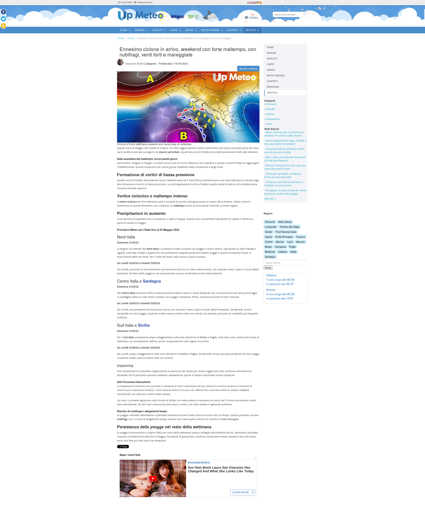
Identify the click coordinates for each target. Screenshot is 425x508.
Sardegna (270, 256)
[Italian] (248, 2)
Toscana (300, 236)
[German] (257, 2)
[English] (251, 2)
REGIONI (140, 30)
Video (269, 124)
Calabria (282, 251)
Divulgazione (273, 119)
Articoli (131, 38)
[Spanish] (260, 2)
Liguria (268, 236)
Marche (280, 241)
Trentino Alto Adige (289, 226)
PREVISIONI (273, 86)
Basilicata (270, 251)
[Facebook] (3, 11)
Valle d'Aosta (285, 221)
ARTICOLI (251, 30)
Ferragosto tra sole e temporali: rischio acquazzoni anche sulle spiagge (285, 192)
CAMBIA (253, 17)
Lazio (290, 241)
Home (121, 38)
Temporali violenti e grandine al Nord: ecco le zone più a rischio (284, 150)
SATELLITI (157, 30)
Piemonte (270, 221)
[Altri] (3, 25)
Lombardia (270, 226)
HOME (124, 30)
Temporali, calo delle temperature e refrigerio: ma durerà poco (283, 183)
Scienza (270, 114)
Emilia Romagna (284, 236)
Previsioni (271, 104)
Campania (280, 246)
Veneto (268, 231)
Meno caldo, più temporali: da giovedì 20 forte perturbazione (284, 158)
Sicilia (293, 251)
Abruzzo (300, 241)
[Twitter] (3, 18)
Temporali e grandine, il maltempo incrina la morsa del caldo (282, 175)
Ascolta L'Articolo (248, 68)
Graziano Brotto (134, 63)
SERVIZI (189, 30)
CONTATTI (233, 30)
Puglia (292, 246)
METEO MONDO (210, 30)
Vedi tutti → (270, 198)
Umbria (269, 241)
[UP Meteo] (142, 15)
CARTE (174, 30)
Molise (268, 246)
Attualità (270, 109)
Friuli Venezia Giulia (286, 231)
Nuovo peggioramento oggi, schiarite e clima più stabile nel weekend (285, 142)
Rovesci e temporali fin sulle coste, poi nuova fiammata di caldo (285, 167)
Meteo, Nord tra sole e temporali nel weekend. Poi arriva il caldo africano (283, 133)
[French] (254, 2)
